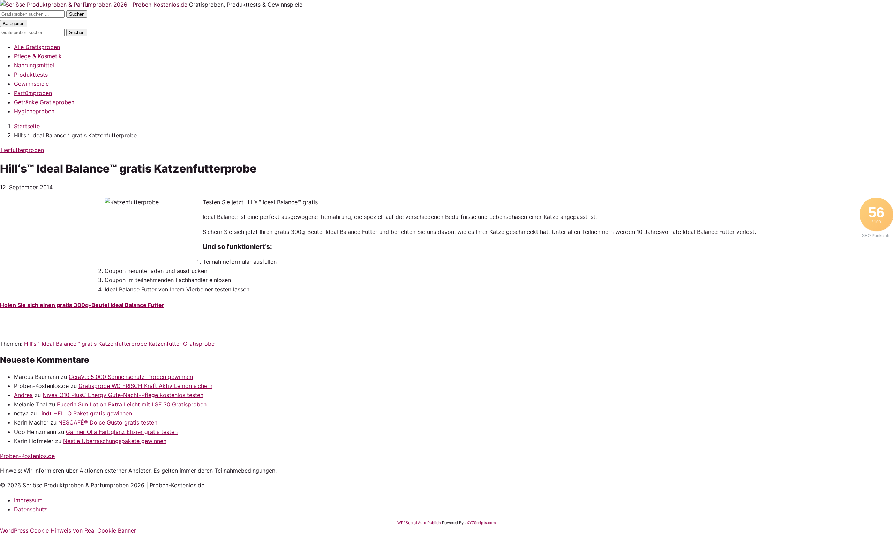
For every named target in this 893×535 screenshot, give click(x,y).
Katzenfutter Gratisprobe (182, 343)
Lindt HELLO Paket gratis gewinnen (85, 413)
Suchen (76, 14)
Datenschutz (30, 509)
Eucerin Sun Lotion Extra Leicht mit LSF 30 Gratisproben (132, 404)
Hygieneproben (34, 111)
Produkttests (31, 74)
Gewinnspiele (31, 83)
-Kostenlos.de (27, 455)
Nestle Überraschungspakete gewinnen (114, 440)
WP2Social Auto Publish (419, 522)
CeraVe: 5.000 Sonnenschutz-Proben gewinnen (131, 376)
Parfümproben (33, 93)
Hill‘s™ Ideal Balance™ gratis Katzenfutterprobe (85, 343)
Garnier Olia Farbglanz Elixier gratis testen (122, 431)
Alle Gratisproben (37, 47)
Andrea (23, 394)
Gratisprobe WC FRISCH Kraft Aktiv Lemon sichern (145, 385)
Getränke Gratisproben (44, 102)
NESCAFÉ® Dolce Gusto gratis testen (107, 422)
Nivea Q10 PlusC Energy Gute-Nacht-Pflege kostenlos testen (123, 394)
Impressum (28, 500)
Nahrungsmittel (34, 65)
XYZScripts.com (481, 522)
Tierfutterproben (22, 149)
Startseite (27, 126)
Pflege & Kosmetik (38, 56)
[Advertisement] (52, 241)
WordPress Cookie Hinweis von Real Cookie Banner (68, 530)
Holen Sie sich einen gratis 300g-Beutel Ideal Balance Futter (82, 304)
